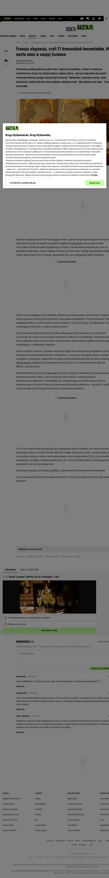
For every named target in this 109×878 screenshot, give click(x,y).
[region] (54, 155)
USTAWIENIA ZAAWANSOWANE (23, 183)
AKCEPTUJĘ (95, 183)
